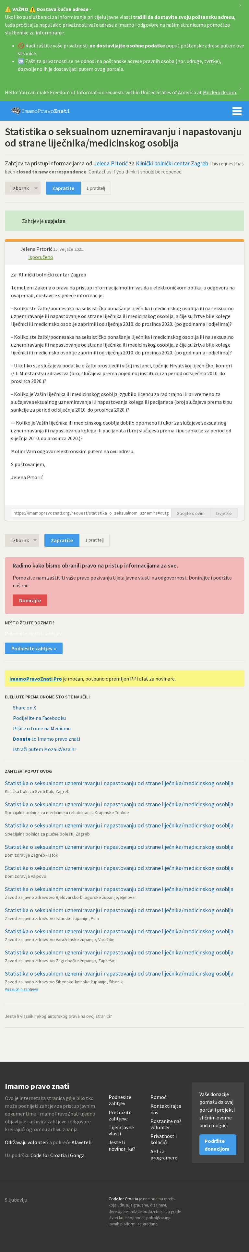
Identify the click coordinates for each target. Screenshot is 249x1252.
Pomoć (158, 1097)
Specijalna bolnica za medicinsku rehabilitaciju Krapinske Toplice (67, 812)
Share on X (24, 707)
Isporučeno (40, 257)
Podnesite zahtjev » (33, 648)
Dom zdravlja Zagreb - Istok (31, 855)
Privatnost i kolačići (163, 1139)
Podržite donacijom (217, 1145)
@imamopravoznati (225, 1201)
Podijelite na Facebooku (39, 718)
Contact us (100, 172)
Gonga (77, 1155)
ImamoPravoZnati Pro (35, 678)
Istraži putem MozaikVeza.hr (44, 749)
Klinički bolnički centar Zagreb (172, 163)
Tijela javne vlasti (121, 1130)
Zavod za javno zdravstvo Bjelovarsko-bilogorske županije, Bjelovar (70, 897)
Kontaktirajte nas (165, 1109)
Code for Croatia (48, 1155)
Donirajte (30, 600)
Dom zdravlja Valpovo (25, 876)
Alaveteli (81, 1142)
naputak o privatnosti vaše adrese (76, 24)
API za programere (163, 1154)
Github (211, 1201)
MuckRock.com (219, 92)
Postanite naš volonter (166, 1124)
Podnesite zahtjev (120, 1100)
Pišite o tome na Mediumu (42, 728)
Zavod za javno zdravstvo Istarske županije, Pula (52, 918)
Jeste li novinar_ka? (122, 1145)
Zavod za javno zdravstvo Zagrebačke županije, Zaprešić (60, 961)
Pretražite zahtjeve (120, 1115)
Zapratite (63, 188)
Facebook (239, 1201)
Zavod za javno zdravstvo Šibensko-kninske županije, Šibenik (64, 982)
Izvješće (224, 513)
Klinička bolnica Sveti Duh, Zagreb (37, 791)
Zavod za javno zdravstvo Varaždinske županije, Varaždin (59, 939)
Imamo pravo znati (40, 111)
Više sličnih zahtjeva (21, 989)
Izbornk (20, 188)
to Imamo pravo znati (46, 738)
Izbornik (237, 111)
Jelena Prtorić (111, 163)
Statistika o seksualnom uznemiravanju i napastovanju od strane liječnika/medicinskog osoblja (119, 783)
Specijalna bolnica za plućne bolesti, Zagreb (47, 834)
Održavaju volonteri (26, 1142)
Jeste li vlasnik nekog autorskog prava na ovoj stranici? (58, 1016)
